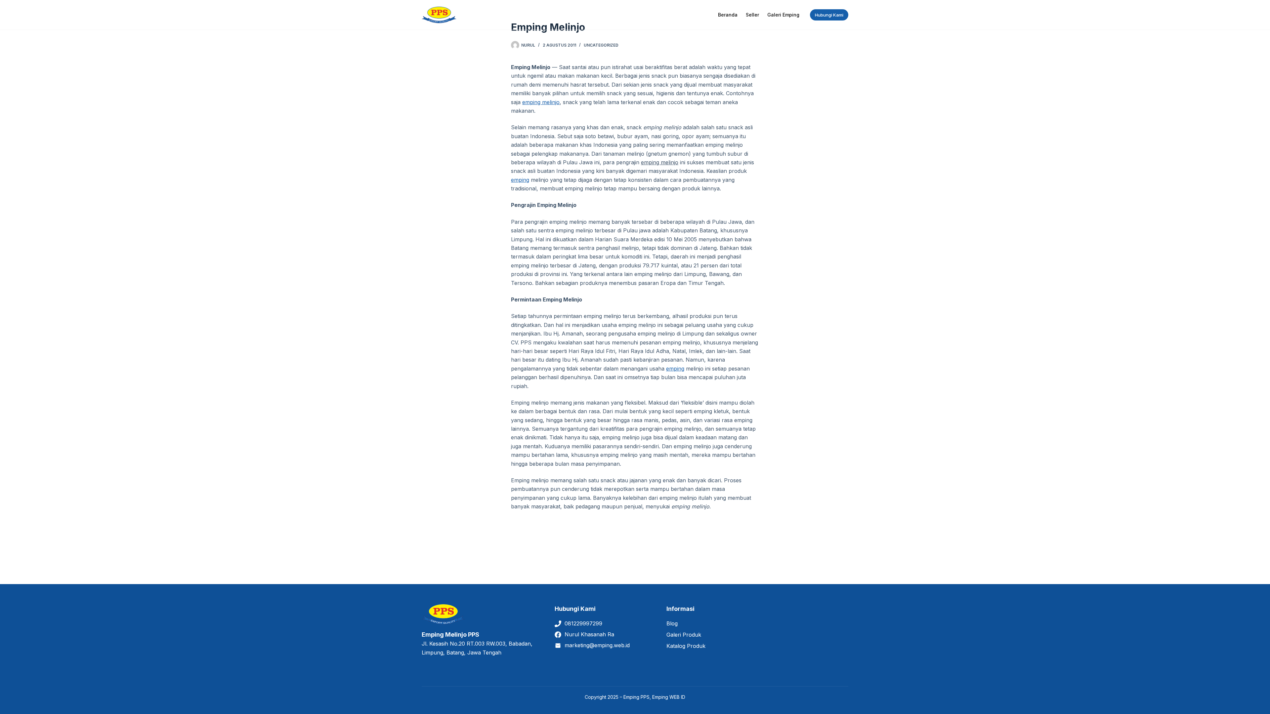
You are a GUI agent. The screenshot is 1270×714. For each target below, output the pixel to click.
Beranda (728, 15)
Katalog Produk (685, 646)
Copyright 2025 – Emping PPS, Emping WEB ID (635, 697)
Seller (752, 15)
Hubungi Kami (829, 15)
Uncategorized (601, 45)
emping (520, 180)
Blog (672, 623)
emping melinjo (541, 102)
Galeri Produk (683, 634)
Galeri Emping (783, 15)
